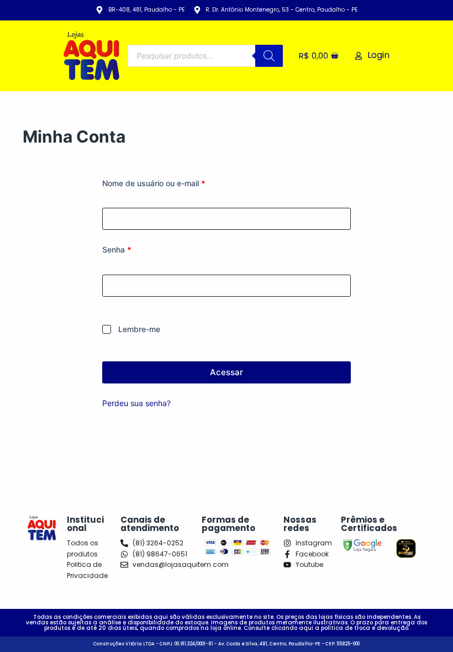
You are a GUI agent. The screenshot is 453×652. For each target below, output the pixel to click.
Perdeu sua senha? (136, 403)
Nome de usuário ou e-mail (174, 182)
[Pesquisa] (269, 56)
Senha (137, 248)
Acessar (226, 372)
